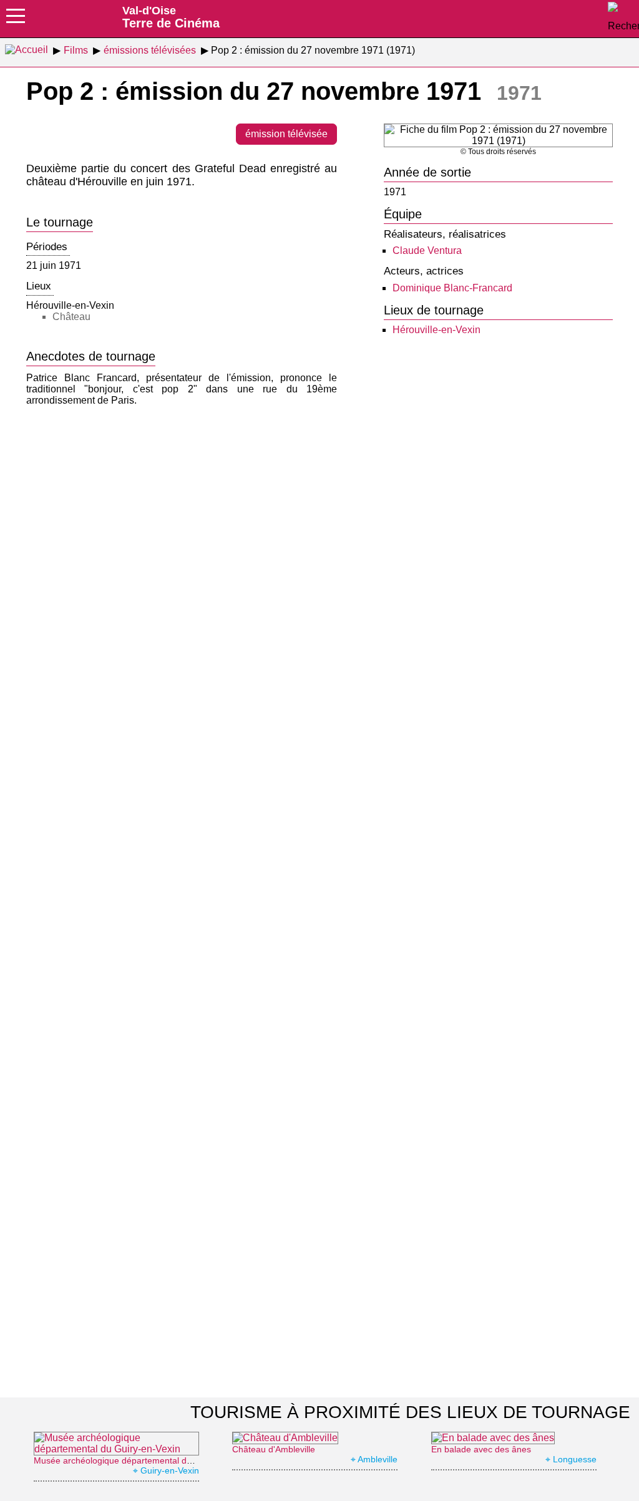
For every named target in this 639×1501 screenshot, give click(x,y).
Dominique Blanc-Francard (452, 288)
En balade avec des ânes (481, 1449)
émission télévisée (286, 134)
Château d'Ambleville (273, 1449)
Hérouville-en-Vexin (436, 329)
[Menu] (15, 20)
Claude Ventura (427, 250)
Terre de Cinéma (171, 16)
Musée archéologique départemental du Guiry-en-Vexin (143, 1460)
